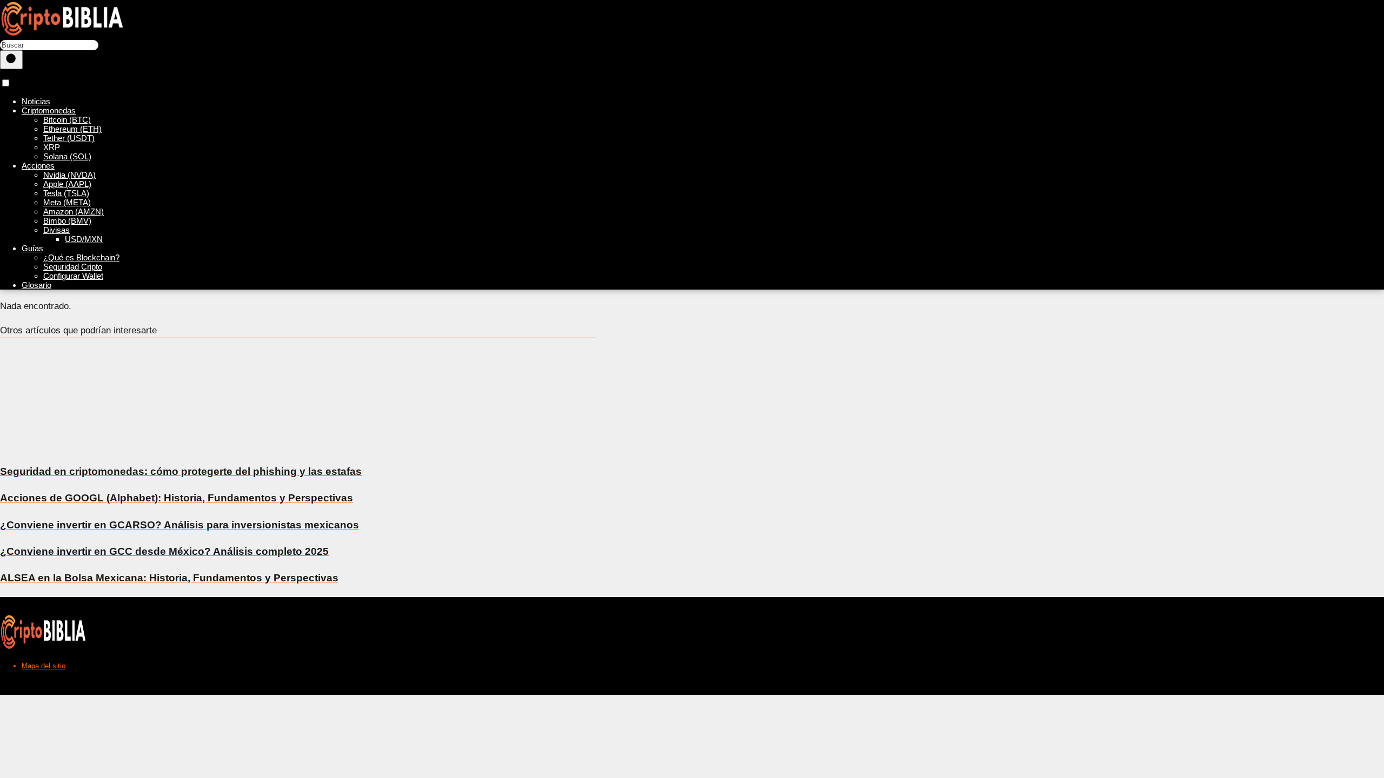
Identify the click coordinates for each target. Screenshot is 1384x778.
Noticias (36, 101)
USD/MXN (84, 239)
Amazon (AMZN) (73, 211)
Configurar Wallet (73, 275)
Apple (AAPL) (67, 184)
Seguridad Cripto (72, 266)
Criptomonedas (49, 110)
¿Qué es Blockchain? (81, 257)
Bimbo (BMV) (67, 220)
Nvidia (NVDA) (69, 174)
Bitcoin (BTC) (67, 119)
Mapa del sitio (43, 666)
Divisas (56, 229)
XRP (51, 147)
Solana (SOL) (67, 156)
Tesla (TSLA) (66, 193)
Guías (32, 248)
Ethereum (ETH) (72, 128)
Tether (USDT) (69, 138)
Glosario (36, 285)
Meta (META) (67, 202)
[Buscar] (11, 59)
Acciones (38, 165)
